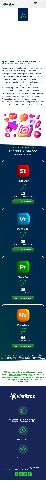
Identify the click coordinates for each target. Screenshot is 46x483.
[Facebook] (25, 474)
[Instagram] (16, 474)
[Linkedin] (30, 474)
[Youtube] (21, 474)
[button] (35, 3)
